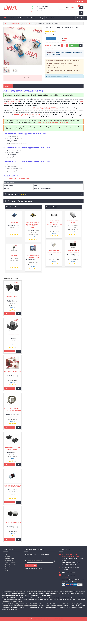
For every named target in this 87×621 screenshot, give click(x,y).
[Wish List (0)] (77, 1)
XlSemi (65, 604)
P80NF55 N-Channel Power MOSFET (14, 254)
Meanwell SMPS (30, 604)
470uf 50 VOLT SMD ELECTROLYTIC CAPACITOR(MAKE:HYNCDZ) (54, 222)
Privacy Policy (9, 560)
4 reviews (56, 34)
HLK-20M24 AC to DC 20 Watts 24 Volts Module (73, 251)
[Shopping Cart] (79, 1)
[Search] (81, 13)
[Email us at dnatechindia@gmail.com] (31, 11)
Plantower (43, 604)
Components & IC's (15, 23)
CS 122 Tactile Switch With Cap (12, 522)
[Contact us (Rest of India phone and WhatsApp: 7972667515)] (32, 7)
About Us (7, 556)
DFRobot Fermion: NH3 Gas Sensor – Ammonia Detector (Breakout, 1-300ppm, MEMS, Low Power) (32, 224)
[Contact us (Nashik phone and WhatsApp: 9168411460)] (32, 9)
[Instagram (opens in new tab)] (82, 18)
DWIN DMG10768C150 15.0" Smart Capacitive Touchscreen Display (33, 255)
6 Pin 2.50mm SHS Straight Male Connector (54, 251)
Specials (7, 569)
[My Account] (75, 1)
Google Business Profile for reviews (12, 601)
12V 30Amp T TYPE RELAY (12, 296)
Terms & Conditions (10, 562)
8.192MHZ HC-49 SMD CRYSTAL (73, 221)
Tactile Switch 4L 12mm (12, 334)
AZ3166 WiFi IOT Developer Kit (14, 221)
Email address (29, 557)
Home (4, 18)
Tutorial (21, 18)
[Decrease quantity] (62, 45)
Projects (12, 18)
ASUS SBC (22, 604)
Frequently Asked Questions (19, 201)
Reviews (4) (12, 194)
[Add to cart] (9, 313)
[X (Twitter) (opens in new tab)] (78, 18)
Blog (41, 18)
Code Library (32, 18)
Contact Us (50, 18)
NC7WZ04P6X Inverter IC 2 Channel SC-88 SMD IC (12, 448)
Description (8, 86)
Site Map (7, 571)
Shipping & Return (10, 558)
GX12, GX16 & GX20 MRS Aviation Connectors (50, 605)
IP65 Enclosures (70, 605)
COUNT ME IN (31, 565)
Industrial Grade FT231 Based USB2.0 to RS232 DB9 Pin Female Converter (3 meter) (12, 410)
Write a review (49, 34)
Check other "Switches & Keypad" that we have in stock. (55, 122)
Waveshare (50, 604)
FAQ (6, 554)
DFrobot (37, 604)
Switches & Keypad (29, 23)
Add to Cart (74, 45)
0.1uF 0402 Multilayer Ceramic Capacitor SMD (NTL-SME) (12, 485)
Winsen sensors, (58, 604)
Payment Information (10, 564)
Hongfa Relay (15, 604)
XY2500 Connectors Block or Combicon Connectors (23, 605)
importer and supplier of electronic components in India (26, 591)
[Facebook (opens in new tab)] (74, 18)
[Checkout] (82, 1)
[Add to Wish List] (80, 45)
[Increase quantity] (67, 45)
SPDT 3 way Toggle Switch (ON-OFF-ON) (12, 372)
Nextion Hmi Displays (73, 604)
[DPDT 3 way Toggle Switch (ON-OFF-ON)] (22, 46)
